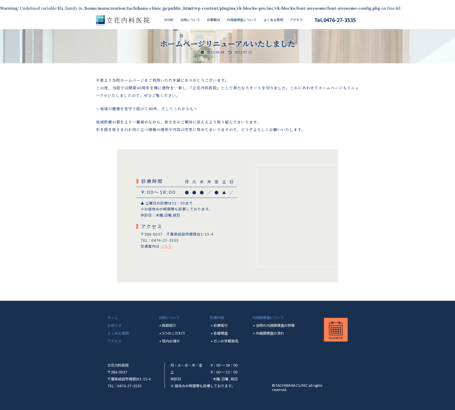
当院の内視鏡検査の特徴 (275, 325)
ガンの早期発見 (226, 341)
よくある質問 (118, 333)
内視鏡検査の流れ (270, 333)
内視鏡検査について (268, 317)
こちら (166, 246)
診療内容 (217, 317)
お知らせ (114, 325)
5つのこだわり (174, 333)
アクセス (114, 341)
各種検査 (221, 333)
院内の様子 (171, 341)
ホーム (112, 317)
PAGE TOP (441, 393)
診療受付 (221, 325)
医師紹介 (169, 325)
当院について (169, 317)
